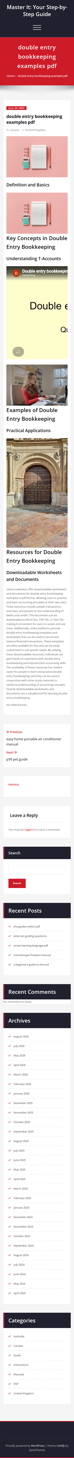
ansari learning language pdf (31, 945)
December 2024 (23, 1217)
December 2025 (23, 1103)
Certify (61, 1445)
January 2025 (21, 1207)
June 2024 (19, 1274)
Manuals (19, 1374)
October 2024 (22, 1236)
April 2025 (19, 1179)
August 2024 (21, 1255)
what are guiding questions (30, 936)
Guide (17, 1355)
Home (10, 76)
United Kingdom (35, 130)
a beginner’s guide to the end (31, 964)
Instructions (21, 1365)
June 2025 (19, 1160)
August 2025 (21, 1141)
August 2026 (21, 1036)
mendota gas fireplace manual (32, 955)
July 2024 (19, 1264)
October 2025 (22, 1122)
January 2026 (21, 1093)
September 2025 (24, 1131)
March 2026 (21, 1074)
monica (14, 130)
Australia (19, 1336)
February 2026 (22, 1084)
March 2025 (21, 1188)
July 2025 (19, 1150)
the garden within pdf (27, 926)
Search (14, 852)
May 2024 (19, 1283)
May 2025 (19, 1169)
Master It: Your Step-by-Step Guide (37, 10)
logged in (30, 829)
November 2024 (23, 1226)
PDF (16, 1384)
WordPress (37, 1445)
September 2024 (24, 1245)
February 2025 (22, 1198)
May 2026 (19, 1055)
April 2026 (19, 1065)
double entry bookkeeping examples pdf (43, 76)
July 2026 (19, 1046)
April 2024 (19, 1293)
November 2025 (23, 1112)
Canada (18, 1346)
